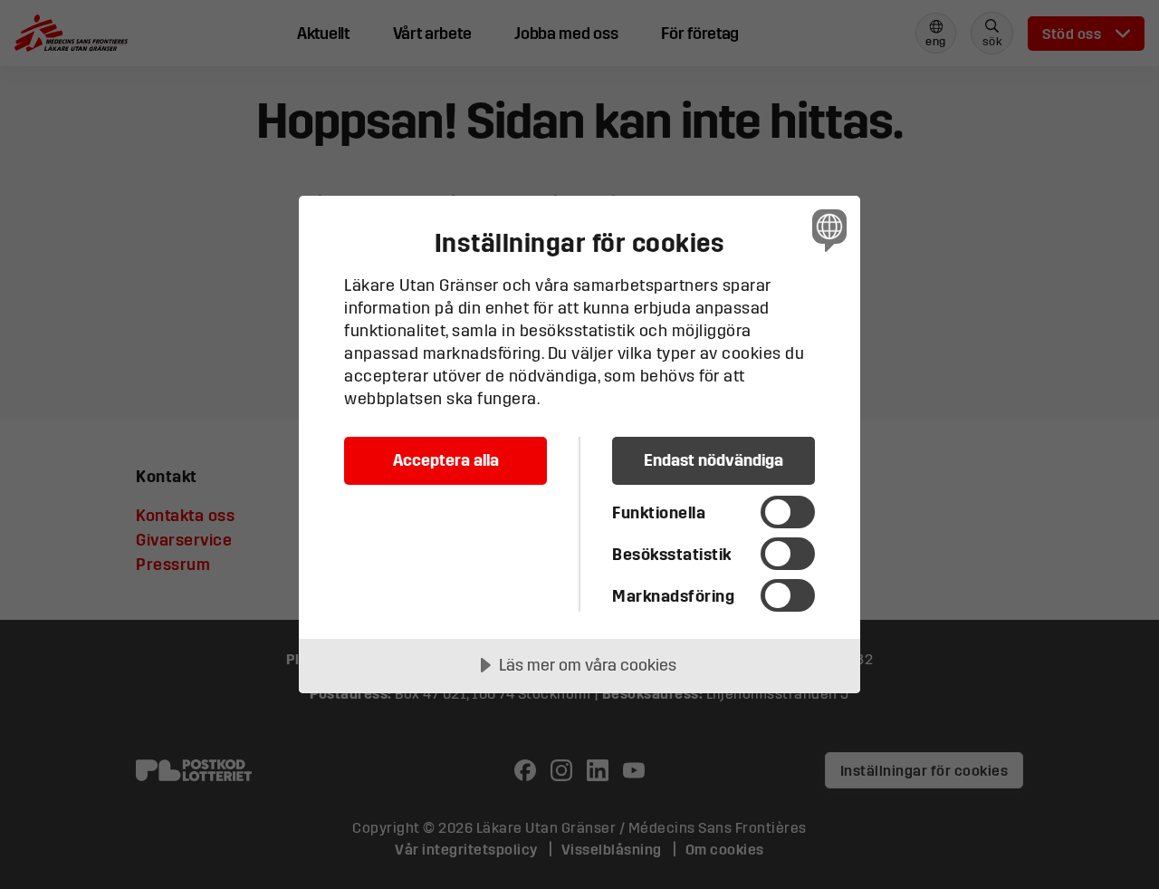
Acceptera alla (446, 459)
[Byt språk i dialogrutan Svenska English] (826, 230)
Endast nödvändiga (713, 459)
